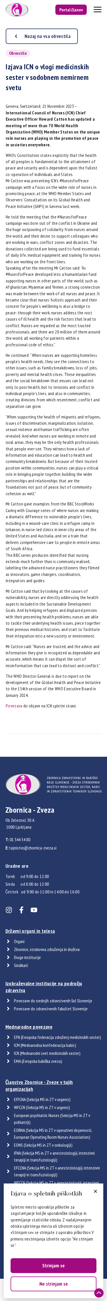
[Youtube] (34, 910)
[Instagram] (8, 910)
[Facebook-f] (21, 910)
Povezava (14, 706)
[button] (95, 1191)
